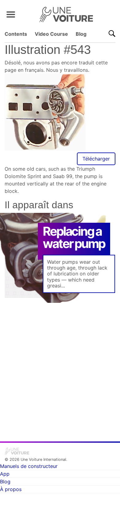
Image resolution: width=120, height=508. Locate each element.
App (5, 474)
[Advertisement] (60, 368)
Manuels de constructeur (29, 466)
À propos (11, 489)
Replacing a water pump (74, 237)
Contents (16, 34)
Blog (81, 34)
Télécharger (96, 159)
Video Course (51, 34)
